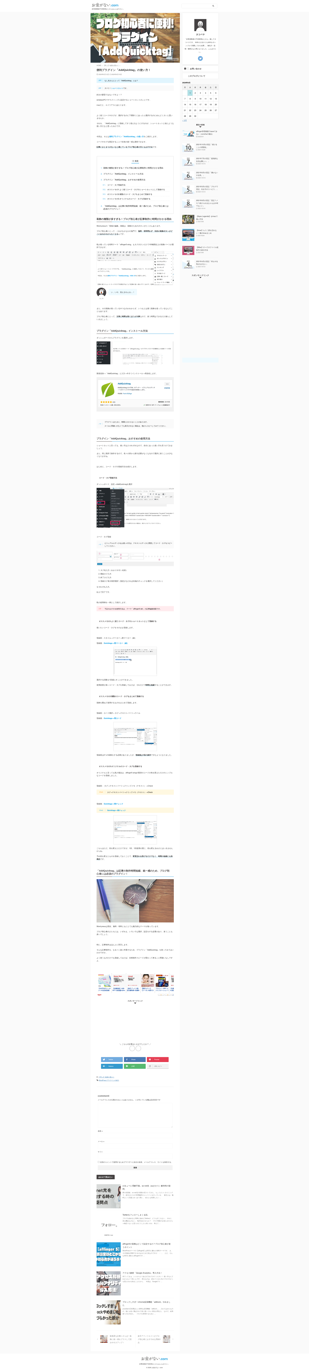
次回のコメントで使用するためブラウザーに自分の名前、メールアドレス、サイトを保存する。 (136, 1162)
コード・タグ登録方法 (116, 185)
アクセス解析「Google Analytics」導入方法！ (142, 1272)
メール (101, 1141)
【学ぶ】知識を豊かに (106, 1077)
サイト (100, 1151)
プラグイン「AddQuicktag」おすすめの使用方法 (124, 179)
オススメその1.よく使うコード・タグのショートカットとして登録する (136, 189)
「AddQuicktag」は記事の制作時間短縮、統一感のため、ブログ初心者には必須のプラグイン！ (136, 207)
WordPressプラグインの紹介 (109, 1080)
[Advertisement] (135, 1022)
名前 (100, 1131)
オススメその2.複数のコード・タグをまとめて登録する (129, 194)
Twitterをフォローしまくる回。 (136, 1214)
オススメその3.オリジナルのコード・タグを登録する (128, 198)
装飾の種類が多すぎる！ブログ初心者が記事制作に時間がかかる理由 (133, 167)
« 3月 (184, 120)
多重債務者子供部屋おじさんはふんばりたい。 (154, 1364)
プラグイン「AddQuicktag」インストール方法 (123, 173)
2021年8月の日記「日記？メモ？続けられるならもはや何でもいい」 (207, 203)
